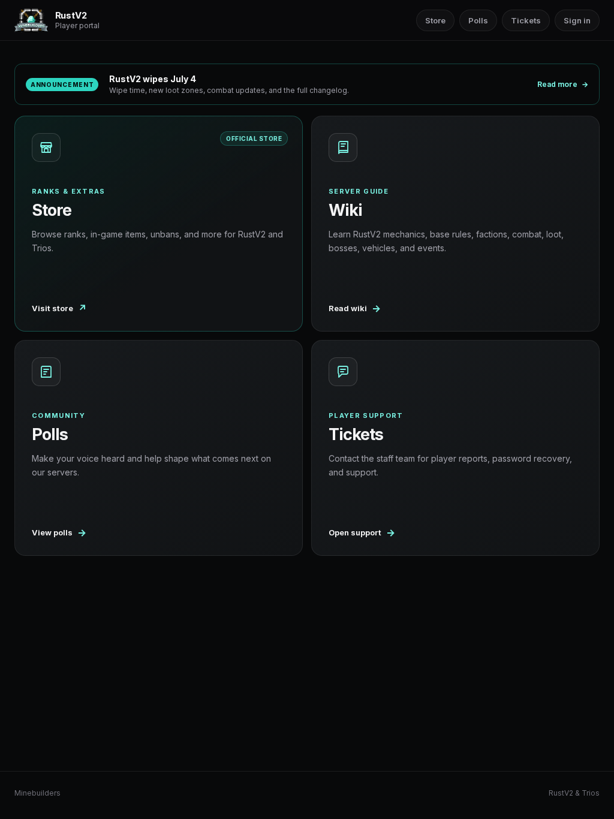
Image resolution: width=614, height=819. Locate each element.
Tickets (526, 20)
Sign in (577, 20)
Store (435, 20)
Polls (478, 20)
